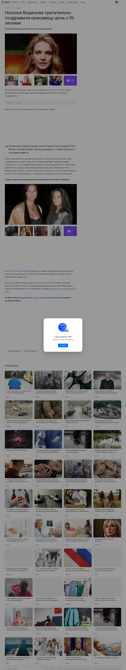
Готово (63, 345)
